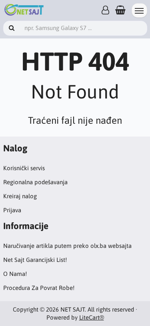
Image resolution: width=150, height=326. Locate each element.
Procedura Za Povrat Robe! (38, 287)
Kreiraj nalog (20, 196)
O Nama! (15, 273)
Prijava (12, 210)
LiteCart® (91, 317)
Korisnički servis (24, 168)
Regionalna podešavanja (35, 182)
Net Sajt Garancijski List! (35, 259)
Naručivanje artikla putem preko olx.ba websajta (67, 245)
